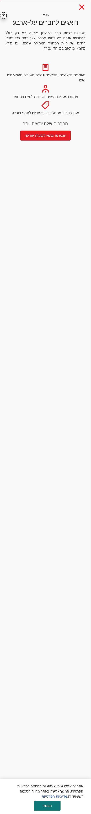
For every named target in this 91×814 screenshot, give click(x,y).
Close (81, 7)
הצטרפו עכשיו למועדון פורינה (45, 135)
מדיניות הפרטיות (54, 796)
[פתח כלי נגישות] (3, 15)
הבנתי (47, 806)
